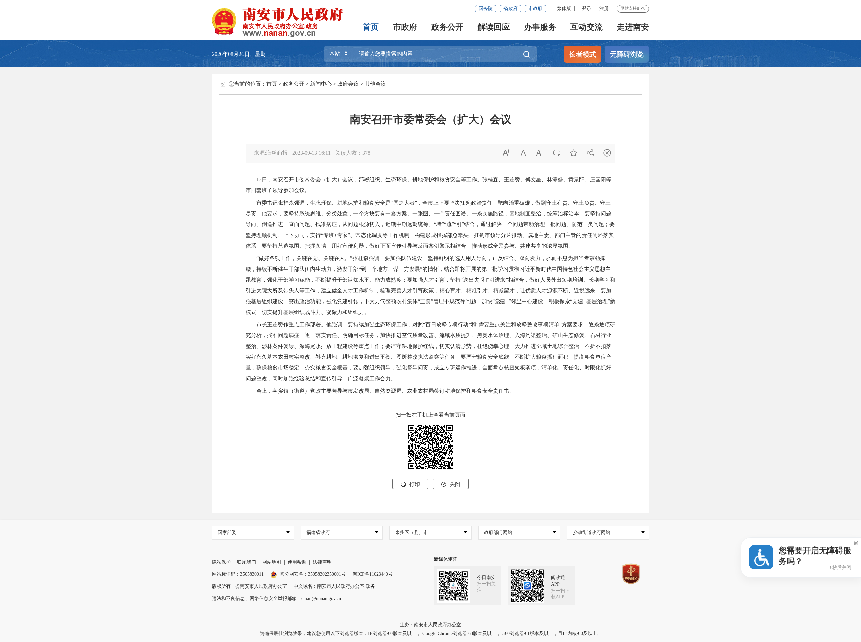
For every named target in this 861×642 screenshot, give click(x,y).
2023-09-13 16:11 (311, 153)
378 (366, 153)
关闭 (450, 484)
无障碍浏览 (627, 54)
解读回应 (494, 27)
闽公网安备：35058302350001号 (313, 574)
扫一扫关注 (486, 587)
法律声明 (322, 562)
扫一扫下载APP (560, 593)
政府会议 (348, 84)
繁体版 (564, 8)
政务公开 (447, 27)
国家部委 (227, 532)
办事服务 (540, 27)
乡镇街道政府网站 (591, 532)
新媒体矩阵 (445, 559)
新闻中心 (321, 84)
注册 (604, 8)
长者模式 (582, 54)
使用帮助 (297, 562)
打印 (410, 484)
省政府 (510, 8)
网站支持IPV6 (633, 8)
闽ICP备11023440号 (372, 574)
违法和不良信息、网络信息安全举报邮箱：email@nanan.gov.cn (276, 598)
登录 (586, 8)
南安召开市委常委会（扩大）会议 (430, 119)
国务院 (486, 8)
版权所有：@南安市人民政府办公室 (249, 586)
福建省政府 (318, 532)
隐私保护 (221, 562)
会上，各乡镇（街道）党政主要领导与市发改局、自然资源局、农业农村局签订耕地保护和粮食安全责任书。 (380, 391)
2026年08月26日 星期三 (241, 54)
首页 (371, 27)
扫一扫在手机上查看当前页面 (430, 415)
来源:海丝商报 (271, 153)
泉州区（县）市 (411, 532)
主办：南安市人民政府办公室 (430, 624)
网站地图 (271, 562)
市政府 (535, 8)
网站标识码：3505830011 (238, 574)
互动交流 (586, 27)
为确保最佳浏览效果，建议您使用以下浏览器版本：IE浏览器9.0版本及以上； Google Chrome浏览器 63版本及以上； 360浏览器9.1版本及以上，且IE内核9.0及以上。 (431, 633)
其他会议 (375, 84)
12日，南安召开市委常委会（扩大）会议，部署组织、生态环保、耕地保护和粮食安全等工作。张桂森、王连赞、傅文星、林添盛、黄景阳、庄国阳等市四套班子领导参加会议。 (428, 185)
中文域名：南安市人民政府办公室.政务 (334, 586)
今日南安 (486, 577)
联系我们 (246, 562)
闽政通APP (558, 581)
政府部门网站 (498, 532)
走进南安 (633, 27)
